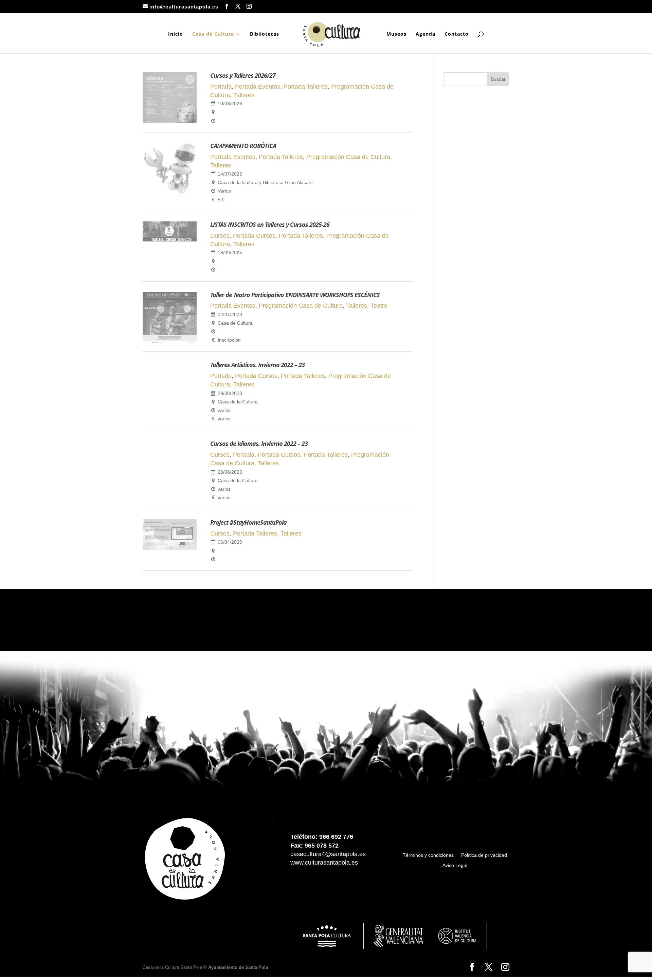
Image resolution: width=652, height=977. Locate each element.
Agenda (425, 34)
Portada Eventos (257, 86)
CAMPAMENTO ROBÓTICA (243, 146)
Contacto (457, 34)
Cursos (220, 235)
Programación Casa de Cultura (348, 156)
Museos (396, 34)
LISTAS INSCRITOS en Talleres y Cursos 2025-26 (269, 224)
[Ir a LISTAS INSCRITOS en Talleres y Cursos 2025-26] (170, 239)
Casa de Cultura (213, 34)
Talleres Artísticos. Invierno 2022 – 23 (257, 365)
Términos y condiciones (428, 855)
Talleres (243, 95)
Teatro (378, 305)
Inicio (175, 34)
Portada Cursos (254, 235)
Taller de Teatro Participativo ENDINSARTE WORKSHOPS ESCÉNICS (295, 295)
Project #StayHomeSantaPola (248, 522)
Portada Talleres (306, 86)
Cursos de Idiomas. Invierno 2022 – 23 (259, 443)
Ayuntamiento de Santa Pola (238, 967)
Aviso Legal (454, 865)
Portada (221, 86)
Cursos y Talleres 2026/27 (242, 75)
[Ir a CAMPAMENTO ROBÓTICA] (170, 192)
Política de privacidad (484, 855)
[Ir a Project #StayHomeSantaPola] (170, 547)
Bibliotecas (264, 34)
